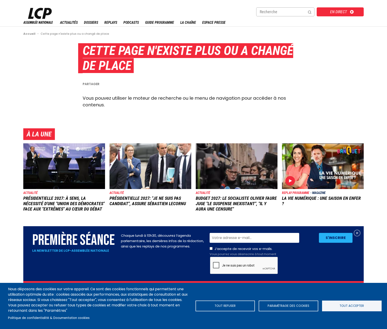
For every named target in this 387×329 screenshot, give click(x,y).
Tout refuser (225, 306)
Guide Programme (159, 22)
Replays (110, 22)
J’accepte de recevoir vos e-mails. (243, 251)
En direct (338, 11)
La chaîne (188, 22)
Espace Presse (214, 22)
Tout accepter (352, 306)
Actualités (69, 22)
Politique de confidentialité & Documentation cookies (49, 318)
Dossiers (91, 22)
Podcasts (131, 22)
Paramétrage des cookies (288, 306)
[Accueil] (38, 22)
